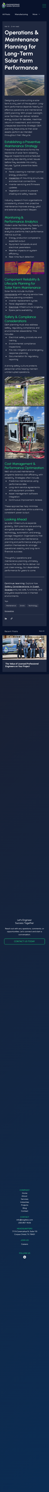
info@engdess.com (25, 1220)
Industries (24, 1202)
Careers (24, 1244)
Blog (25, 1208)
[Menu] (43, 5)
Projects (24, 1205)
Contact (24, 1211)
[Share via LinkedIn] (6, 618)
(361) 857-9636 (24, 1222)
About (25, 1196)
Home (24, 1193)
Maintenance (11, 606)
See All (41, 631)
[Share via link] (11, 618)
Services (24, 1199)
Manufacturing (21, 14)
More (35, 14)
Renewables (9, 611)
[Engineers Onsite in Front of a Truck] (24, 647)
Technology (33, 606)
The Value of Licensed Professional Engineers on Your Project (22, 665)
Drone (22, 606)
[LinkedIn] (24, 1257)
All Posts (6, 14)
